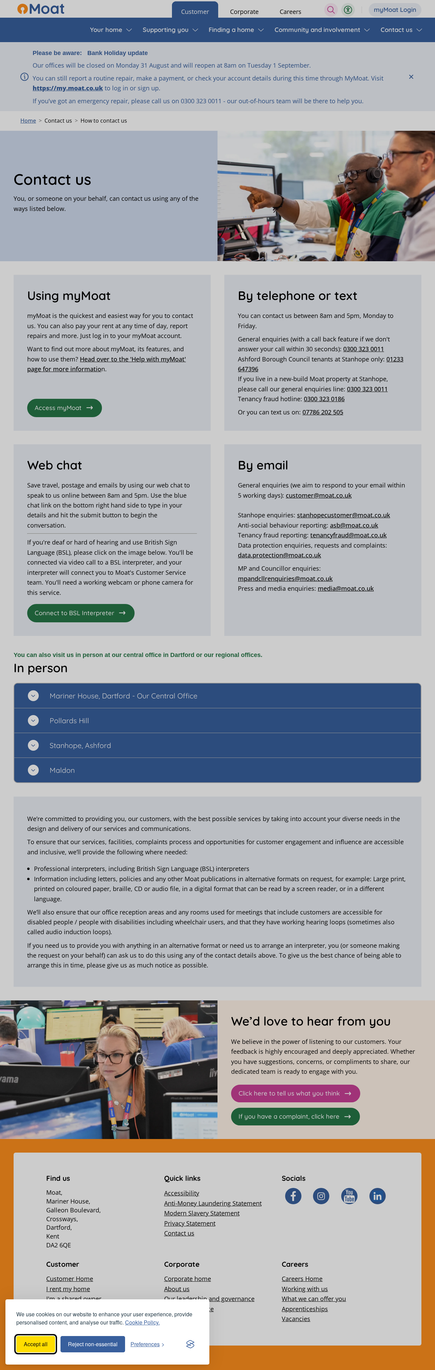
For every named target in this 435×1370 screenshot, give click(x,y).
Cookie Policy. (142, 1322)
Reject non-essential (93, 1344)
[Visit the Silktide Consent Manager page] (190, 1344)
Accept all (36, 1344)
